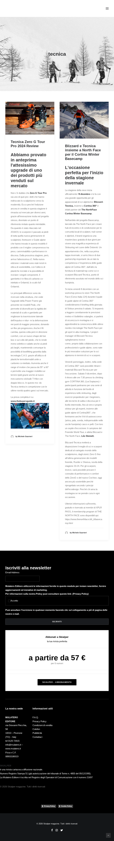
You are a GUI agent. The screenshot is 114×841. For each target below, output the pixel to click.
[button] (107, 8)
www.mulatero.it (13, 748)
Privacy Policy (80, 594)
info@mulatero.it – (14, 744)
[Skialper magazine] (18, 8)
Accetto (14, 600)
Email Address (12, 572)
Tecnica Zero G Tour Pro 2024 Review (28, 144)
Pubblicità (37, 733)
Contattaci (37, 737)
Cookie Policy (66, 806)
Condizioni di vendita (42, 725)
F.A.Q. (36, 717)
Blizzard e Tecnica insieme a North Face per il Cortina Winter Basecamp (83, 152)
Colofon (36, 729)
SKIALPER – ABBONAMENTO (57, 682)
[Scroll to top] (108, 835)
